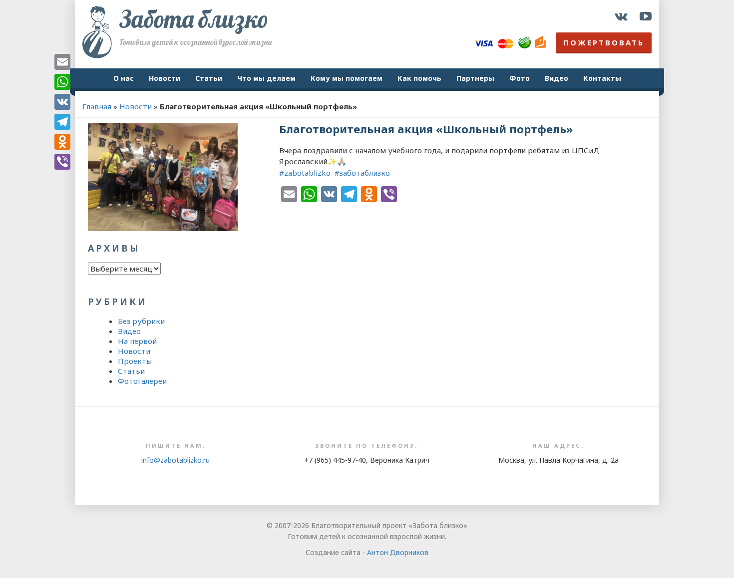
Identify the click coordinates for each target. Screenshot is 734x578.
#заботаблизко (362, 173)
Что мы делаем (266, 78)
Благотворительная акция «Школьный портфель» (426, 128)
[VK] (62, 102)
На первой (137, 341)
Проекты (135, 361)
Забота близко (193, 19)
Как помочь (419, 78)
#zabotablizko (306, 173)
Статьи (208, 78)
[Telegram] (62, 122)
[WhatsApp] (62, 82)
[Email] (62, 62)
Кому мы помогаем (346, 78)
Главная (96, 106)
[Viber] (62, 162)
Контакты (602, 78)
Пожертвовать (603, 42)
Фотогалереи (142, 381)
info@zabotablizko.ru (175, 460)
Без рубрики (141, 321)
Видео (556, 78)
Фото (519, 78)
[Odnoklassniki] (62, 142)
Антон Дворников (397, 552)
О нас (123, 78)
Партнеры (475, 78)
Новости (164, 78)
